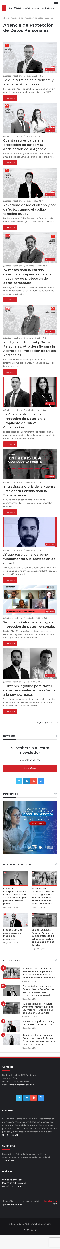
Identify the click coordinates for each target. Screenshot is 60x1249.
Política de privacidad (12, 1179)
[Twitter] (19, 781)
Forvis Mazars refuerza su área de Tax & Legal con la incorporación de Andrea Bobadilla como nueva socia (43, 896)
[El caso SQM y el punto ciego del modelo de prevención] (15, 920)
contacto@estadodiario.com (20, 1084)
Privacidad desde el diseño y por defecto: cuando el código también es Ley (29, 209)
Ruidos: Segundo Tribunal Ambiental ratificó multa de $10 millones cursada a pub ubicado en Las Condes (43, 937)
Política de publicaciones (14, 1183)
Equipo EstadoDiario (13, 76)
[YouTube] (33, 781)
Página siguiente (45, 722)
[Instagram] (41, 781)
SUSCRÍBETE (8, 1160)
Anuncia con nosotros (12, 1186)
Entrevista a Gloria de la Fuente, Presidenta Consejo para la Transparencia (29, 491)
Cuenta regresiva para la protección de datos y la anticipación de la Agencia (24, 145)
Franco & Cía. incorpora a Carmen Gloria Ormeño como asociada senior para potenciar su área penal (15, 896)
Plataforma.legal (14, 1204)
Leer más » (10, 98)
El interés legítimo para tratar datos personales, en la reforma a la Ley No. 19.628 (29, 690)
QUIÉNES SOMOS (10, 1135)
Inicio (8, 18)
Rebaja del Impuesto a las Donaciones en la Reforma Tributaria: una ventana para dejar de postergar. (38, 1040)
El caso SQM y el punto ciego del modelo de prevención (12, 934)
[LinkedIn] (26, 781)
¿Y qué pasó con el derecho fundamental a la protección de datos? (29, 559)
